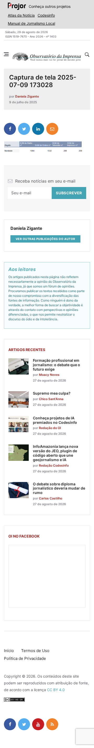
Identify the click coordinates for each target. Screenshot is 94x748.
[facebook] (10, 129)
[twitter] (24, 129)
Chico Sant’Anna (51, 399)
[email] (52, 129)
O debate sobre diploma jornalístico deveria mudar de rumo (59, 488)
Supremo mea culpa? (51, 393)
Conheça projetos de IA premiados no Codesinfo (55, 420)
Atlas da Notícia (21, 15)
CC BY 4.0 (56, 689)
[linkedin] (38, 129)
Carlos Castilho (50, 498)
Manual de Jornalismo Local (31, 23)
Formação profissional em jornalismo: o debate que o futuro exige (56, 364)
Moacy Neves (49, 375)
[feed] (52, 724)
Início (9, 650)
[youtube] (38, 724)
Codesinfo (46, 15)
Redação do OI (50, 428)
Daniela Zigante (27, 96)
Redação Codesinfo (54, 465)
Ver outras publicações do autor (45, 239)
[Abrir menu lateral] (6, 54)
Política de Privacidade (25, 658)
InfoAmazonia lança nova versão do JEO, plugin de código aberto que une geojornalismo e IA (55, 453)
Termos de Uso (35, 650)
